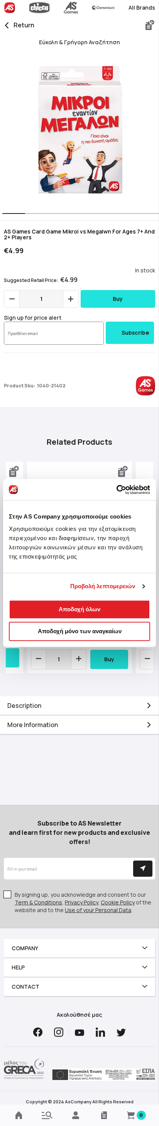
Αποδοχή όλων (79, 609)
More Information (32, 725)
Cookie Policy (118, 902)
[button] (11, 214)
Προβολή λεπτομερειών (102, 586)
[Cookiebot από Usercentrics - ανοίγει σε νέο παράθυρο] (116, 490)
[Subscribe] (142, 869)
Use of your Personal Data (98, 910)
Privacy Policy (81, 902)
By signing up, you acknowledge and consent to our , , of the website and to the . (83, 902)
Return (24, 25)
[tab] (79, 705)
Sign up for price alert (32, 317)
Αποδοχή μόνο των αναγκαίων (80, 631)
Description (24, 705)
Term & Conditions (38, 902)
